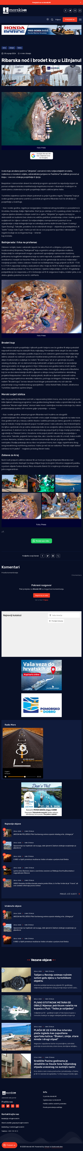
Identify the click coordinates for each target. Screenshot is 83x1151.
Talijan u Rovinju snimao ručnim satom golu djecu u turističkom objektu (53, 977)
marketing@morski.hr (16, 1127)
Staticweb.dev (57, 1147)
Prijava (58, 19)
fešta (19, 48)
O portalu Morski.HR (49, 1096)
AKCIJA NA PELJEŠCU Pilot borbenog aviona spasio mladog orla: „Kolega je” (43, 834)
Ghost (47, 1147)
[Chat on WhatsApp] (41, 540)
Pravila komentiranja (10, 572)
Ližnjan (12, 48)
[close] (80, 2)
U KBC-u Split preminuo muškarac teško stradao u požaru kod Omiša (41, 859)
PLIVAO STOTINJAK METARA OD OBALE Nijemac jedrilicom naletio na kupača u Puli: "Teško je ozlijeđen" (55, 1005)
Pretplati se (69, 19)
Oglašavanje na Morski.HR (52, 1100)
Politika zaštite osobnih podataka (54, 1104)
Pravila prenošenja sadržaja (52, 1107)
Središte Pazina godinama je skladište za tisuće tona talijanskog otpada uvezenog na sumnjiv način (55, 1063)
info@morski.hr (14, 1119)
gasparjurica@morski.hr (20, 1123)
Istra (4, 48)
